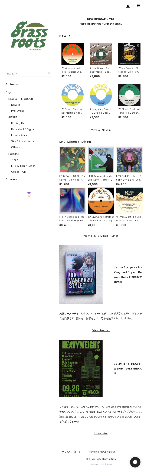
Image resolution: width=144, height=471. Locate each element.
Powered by (97, 464)
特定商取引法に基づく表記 (102, 452)
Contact (11, 179)
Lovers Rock (19, 135)
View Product (101, 330)
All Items (12, 84)
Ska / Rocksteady (22, 141)
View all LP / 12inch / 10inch (101, 235)
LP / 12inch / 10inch (23, 165)
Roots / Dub (19, 123)
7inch (14, 159)
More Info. (101, 433)
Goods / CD (18, 171)
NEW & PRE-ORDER (20, 98)
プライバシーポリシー (72, 452)
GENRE (12, 117)
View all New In (101, 129)
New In (15, 104)
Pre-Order (17, 110)
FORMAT (13, 153)
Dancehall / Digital (23, 129)
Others (15, 147)
